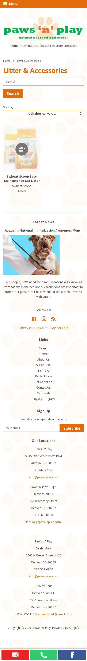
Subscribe (71, 428)
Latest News (43, 222)
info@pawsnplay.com (43, 477)
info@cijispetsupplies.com (43, 522)
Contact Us (43, 387)
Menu (13, 3)
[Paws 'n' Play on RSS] (53, 319)
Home (7, 61)
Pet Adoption (43, 382)
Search (43, 348)
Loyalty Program (44, 399)
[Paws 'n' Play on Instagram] (43, 319)
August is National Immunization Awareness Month (43, 230)
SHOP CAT (44, 371)
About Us (43, 359)
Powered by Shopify (65, 628)
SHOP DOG (43, 365)
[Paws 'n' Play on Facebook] (33, 319)
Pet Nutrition (43, 376)
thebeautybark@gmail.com (53, 614)
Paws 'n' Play (42, 628)
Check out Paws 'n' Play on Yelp (43, 328)
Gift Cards (43, 393)
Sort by (8, 107)
